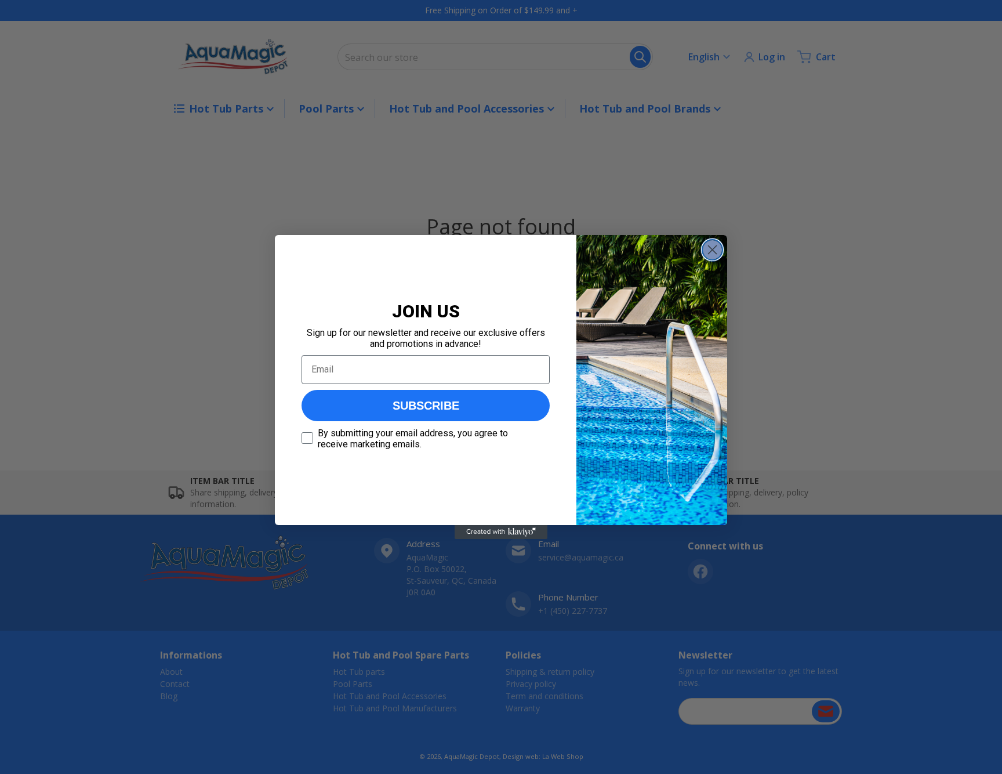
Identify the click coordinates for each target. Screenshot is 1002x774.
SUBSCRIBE (426, 405)
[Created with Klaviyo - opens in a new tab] (501, 532)
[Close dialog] (712, 250)
